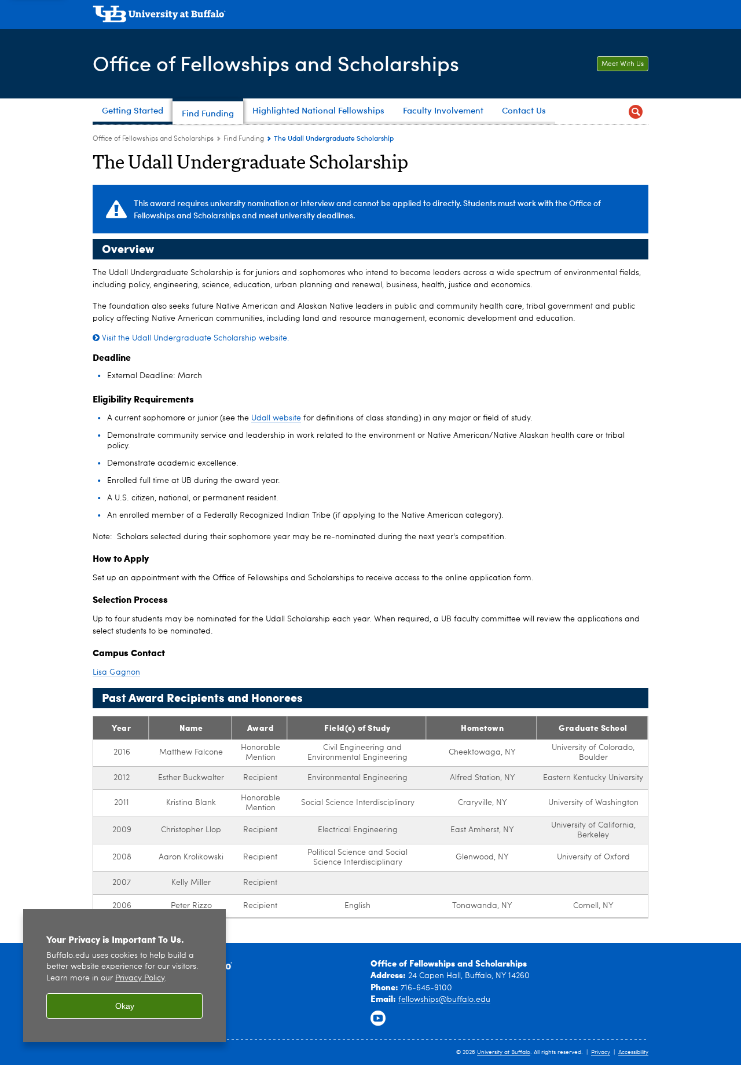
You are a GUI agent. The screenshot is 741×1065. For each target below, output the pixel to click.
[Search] (635, 111)
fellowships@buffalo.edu (444, 1000)
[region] (124, 975)
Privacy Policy (139, 978)
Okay (124, 1006)
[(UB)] (370, 16)
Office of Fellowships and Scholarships (276, 63)
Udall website (276, 418)
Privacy (600, 1052)
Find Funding (243, 139)
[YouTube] (378, 1018)
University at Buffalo (503, 1052)
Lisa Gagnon (116, 672)
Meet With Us (622, 64)
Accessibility (633, 1052)
